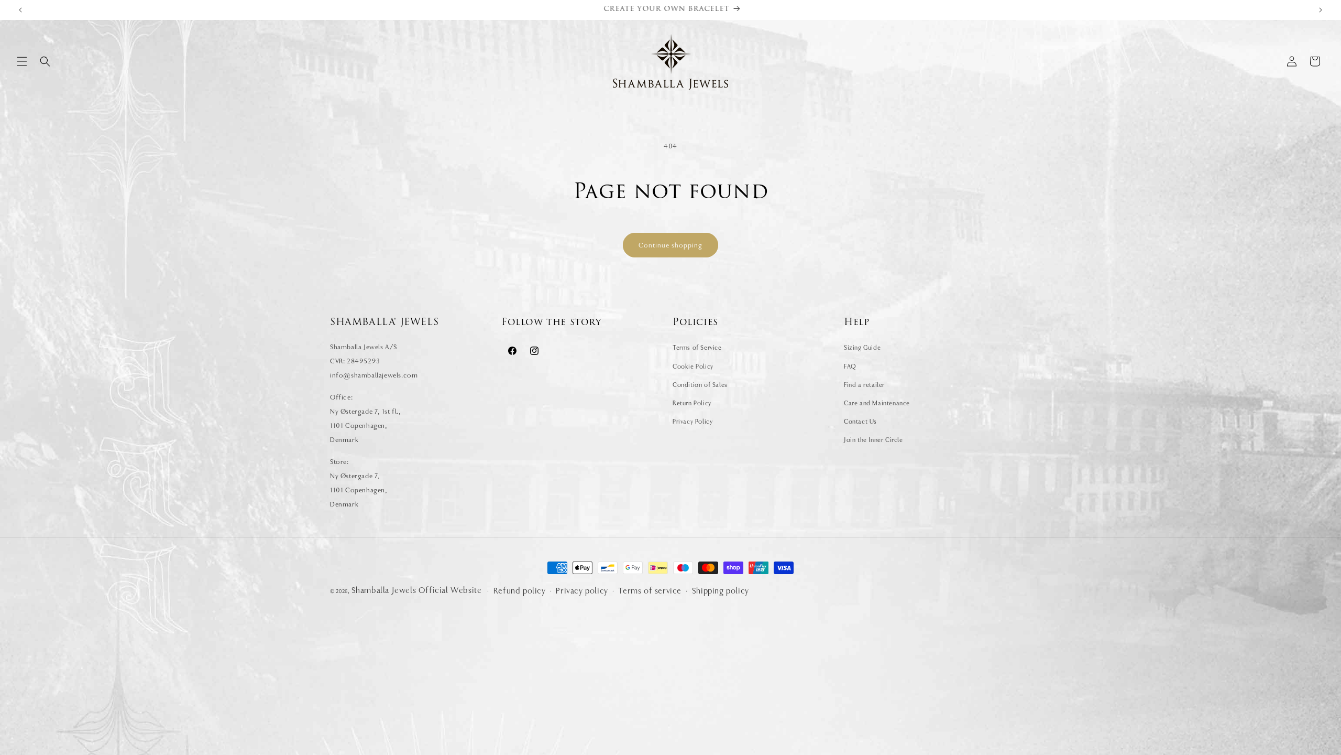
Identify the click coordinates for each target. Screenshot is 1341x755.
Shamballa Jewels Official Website (416, 590)
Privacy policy (582, 591)
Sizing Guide (862, 347)
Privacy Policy (692, 421)
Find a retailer (864, 385)
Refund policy (519, 591)
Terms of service (650, 591)
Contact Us (860, 421)
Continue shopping (670, 245)
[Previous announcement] (20, 10)
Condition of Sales (700, 385)
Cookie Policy (693, 366)
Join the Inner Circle (873, 440)
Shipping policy (720, 591)
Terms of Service (697, 347)
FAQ (850, 366)
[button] (22, 61)
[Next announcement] (1320, 10)
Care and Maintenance (877, 403)
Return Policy (692, 403)
